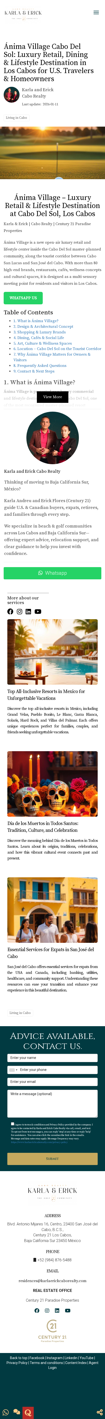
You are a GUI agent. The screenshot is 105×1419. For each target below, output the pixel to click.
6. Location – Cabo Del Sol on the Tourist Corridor (57, 348)
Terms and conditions (46, 1363)
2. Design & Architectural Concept (43, 326)
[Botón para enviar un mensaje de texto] (16, 1413)
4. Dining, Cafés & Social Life (38, 337)
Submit (52, 1158)
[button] (99, 1413)
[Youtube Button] (37, 612)
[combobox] (13, 1070)
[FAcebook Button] (10, 612)
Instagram (55, 1358)
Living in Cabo (16, 118)
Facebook (37, 1358)
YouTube (87, 1358)
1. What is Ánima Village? (36, 321)
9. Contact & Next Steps (33, 371)
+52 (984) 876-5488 (54, 1260)
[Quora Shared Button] (28, 1413)
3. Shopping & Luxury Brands (39, 332)
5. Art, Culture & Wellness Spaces (42, 343)
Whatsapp (56, 573)
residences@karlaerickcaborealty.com (52, 1280)
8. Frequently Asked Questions (39, 365)
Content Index (76, 1363)
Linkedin (71, 1358)
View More (52, 397)
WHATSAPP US (23, 298)
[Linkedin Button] (28, 612)
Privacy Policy (17, 1363)
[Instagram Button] (19, 612)
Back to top (18, 1358)
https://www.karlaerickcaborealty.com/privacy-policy (39, 1142)
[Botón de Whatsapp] (5, 1413)
